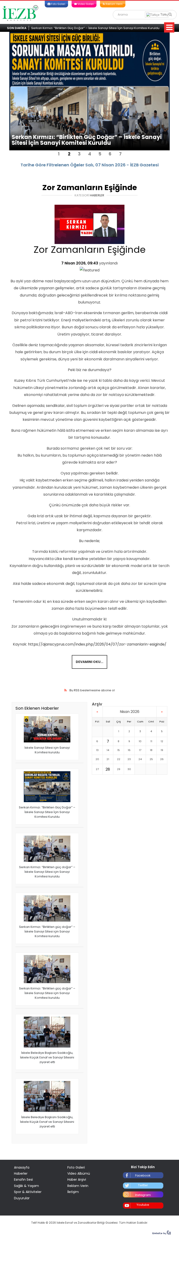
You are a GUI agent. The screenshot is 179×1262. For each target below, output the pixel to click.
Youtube (143, 1205)
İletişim (73, 1192)
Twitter (143, 1185)
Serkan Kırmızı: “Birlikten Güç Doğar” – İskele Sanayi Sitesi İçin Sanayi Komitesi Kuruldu (95, 28)
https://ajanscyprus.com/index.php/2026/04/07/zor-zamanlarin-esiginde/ (97, 644)
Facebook (143, 1175)
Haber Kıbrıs (20, 13)
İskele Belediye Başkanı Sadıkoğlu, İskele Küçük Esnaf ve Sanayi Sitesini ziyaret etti (47, 1057)
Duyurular (22, 1198)
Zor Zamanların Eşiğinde (89, 187)
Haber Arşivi (76, 1179)
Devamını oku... (89, 661)
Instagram (143, 1195)
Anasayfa (21, 1167)
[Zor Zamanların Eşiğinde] (89, 224)
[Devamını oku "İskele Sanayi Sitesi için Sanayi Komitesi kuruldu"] (47, 729)
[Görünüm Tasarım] (161, 1233)
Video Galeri (85, 4)
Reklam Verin (114, 4)
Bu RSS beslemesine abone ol (92, 690)
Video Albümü (78, 1173)
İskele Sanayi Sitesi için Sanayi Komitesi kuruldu (47, 750)
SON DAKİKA (16, 28)
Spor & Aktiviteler (27, 1192)
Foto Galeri (57, 4)
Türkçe (164, 14)
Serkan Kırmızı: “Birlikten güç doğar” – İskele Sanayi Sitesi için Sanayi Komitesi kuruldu (47, 872)
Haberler (97, 195)
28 (108, 769)
